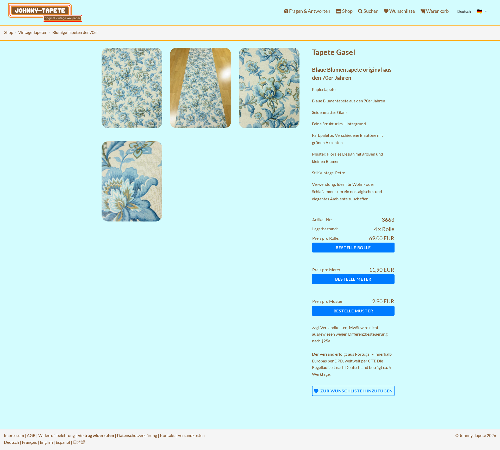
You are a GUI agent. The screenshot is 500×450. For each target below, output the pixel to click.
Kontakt (167, 435)
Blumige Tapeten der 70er (75, 32)
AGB (31, 435)
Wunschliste (402, 11)
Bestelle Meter (353, 278)
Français (29, 442)
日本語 (79, 442)
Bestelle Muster (353, 310)
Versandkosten (333, 327)
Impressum (14, 435)
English (46, 442)
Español (63, 442)
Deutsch (11, 442)
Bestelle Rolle (353, 247)
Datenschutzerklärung (137, 435)
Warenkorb (437, 11)
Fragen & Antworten (309, 11)
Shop (347, 11)
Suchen (370, 11)
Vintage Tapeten (32, 32)
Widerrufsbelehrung (56, 435)
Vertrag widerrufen (96, 435)
